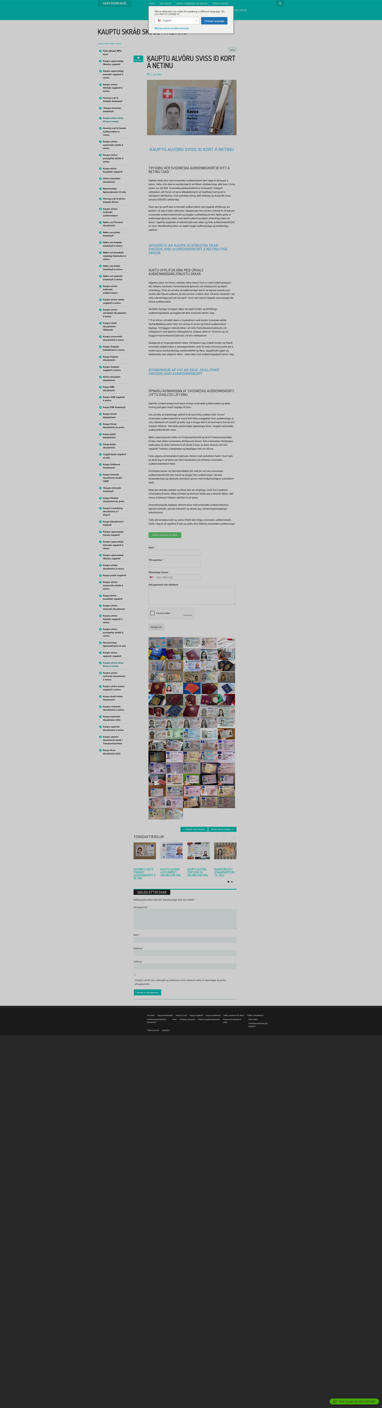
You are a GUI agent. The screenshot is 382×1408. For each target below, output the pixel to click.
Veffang (138, 961)
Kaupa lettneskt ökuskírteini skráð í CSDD (113, 478)
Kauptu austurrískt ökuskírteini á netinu (113, 338)
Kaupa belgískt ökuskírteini (110, 358)
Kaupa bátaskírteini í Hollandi (113, 523)
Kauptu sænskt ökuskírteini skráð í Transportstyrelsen (113, 740)
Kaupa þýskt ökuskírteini (109, 446)
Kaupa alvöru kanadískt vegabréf (113, 170)
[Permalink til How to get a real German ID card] (198, 853)
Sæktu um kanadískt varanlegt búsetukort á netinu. (114, 256)
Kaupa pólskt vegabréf (114, 575)
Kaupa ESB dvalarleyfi (114, 407)
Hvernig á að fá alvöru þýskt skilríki (197, 872)
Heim (152, 3)
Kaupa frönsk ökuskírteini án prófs (113, 425)
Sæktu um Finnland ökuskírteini (113, 224)
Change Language (214, 21)
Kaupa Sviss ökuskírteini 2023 (111, 752)
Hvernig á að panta (187, 1019)
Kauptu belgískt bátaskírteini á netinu (114, 348)
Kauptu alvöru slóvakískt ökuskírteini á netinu (114, 313)
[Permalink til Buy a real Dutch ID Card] (171, 853)
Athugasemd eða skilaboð (163, 584)
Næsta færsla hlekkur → (222, 829)
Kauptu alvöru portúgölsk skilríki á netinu (113, 158)
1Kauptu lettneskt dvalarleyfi (112, 109)
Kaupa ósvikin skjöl (106, 43)
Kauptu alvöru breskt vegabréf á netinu (113, 688)
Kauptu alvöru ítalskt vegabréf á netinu (113, 301)
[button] (354, 1401)
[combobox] (152, 577)
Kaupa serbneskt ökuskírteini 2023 (111, 718)
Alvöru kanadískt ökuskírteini (111, 180)
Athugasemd (141, 907)
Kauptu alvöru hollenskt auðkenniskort (170, 872)
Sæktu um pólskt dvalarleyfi (111, 234)
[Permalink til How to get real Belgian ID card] (145, 853)
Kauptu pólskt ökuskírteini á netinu (113, 567)
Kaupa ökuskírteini (165, 1015)
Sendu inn (156, 627)
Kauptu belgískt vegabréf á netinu (112, 368)
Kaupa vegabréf (196, 1015)
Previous (225, 837)
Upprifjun (166, 1030)
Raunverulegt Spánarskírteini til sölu (114, 190)
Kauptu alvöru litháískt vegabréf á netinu (113, 88)
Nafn (151, 547)
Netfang (138, 948)
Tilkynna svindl (153, 1030)
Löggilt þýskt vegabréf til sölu (114, 456)
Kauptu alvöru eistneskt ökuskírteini (114, 607)
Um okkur (165, 3)
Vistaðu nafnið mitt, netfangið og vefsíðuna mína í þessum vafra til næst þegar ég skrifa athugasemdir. (180, 982)
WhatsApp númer (158, 572)
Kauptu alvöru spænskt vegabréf (112, 654)
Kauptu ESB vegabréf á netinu (114, 399)
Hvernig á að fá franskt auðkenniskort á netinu (114, 131)
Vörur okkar (220, 3)
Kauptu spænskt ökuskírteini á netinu (113, 728)
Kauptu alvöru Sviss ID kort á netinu (113, 119)
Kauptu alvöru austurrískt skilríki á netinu (113, 145)
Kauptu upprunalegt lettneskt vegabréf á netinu (113, 74)
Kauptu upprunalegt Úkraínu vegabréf (113, 62)
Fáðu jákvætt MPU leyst (112, 52)
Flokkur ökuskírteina (255, 1015)
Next (233, 837)
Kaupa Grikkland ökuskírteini (111, 466)
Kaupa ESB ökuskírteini (109, 388)
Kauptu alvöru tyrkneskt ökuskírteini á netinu (114, 676)
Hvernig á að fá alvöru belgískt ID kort (144, 872)
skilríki (118, 43)
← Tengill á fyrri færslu (194, 829)
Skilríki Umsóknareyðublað (209, 1019)
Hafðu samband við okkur (191, 3)
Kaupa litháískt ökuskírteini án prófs (113, 499)
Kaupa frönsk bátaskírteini (110, 415)
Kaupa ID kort (181, 1015)
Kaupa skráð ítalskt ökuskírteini (113, 698)
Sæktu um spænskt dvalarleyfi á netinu (113, 277)
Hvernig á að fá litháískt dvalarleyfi (112, 99)
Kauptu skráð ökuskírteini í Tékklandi (110, 326)
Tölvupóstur (156, 560)
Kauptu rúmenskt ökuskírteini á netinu (113, 708)
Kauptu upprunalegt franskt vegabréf (113, 533)
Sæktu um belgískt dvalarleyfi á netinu (113, 244)
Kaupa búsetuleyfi (213, 1015)
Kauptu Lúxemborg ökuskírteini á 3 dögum (113, 511)
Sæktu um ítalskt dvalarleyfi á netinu (113, 267)
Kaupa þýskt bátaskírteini (109, 436)
